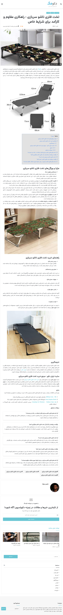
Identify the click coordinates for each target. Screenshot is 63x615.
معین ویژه (45, 484)
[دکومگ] (52, 4)
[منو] (2, 5)
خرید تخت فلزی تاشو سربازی (14, 472)
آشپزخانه (56, 570)
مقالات (48, 13)
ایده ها (56, 575)
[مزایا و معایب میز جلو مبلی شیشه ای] (50, 537)
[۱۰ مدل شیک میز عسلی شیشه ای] (31, 537)
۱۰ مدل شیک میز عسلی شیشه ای (32, 543)
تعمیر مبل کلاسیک (15, 543)
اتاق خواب (57, 13)
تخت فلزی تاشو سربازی (32, 472)
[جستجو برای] (61, 5)
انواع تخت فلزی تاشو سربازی (49, 472)
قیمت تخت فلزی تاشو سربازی (49, 475)
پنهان (53, 136)
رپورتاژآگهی (55, 580)
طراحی (56, 583)
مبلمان (52, 13)
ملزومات (56, 590)
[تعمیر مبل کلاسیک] (11, 537)
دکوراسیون (55, 578)
